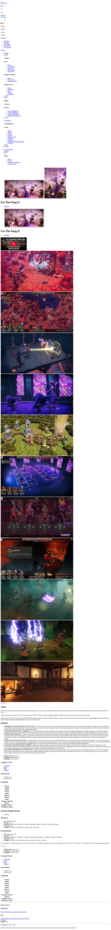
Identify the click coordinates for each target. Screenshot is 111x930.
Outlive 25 (10, 140)
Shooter (10, 92)
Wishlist (6, 42)
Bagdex (10, 132)
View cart (3, 17)
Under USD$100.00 (13, 114)
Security (24, 912)
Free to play (11, 71)
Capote (10, 134)
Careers (10, 161)
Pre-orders (10, 68)
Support (3, 918)
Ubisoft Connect (12, 81)
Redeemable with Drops (14, 115)
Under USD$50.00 (13, 112)
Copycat (10, 135)
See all (6, 95)
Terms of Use (9, 918)
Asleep (9, 130)
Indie (5, 767)
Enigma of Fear (12, 137)
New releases (11, 66)
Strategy (6, 770)
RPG (9, 91)
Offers (9, 65)
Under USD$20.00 (13, 111)
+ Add (2, 32)
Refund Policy (17, 918)
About (9, 159)
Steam (9, 78)
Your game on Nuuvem (14, 162)
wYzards (10, 143)
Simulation (11, 94)
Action (9, 88)
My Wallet (7, 45)
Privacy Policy (25, 918)
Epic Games (11, 79)
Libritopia (10, 138)
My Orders (7, 44)
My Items (6, 41)
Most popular (11, 69)
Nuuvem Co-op (12, 164)
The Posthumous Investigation (16, 141)
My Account (7, 47)
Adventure (10, 89)
